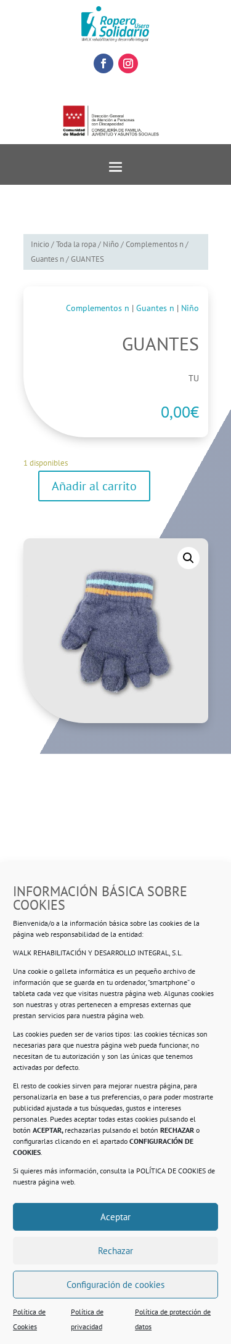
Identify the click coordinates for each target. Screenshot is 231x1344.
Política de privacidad (87, 1319)
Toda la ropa (76, 244)
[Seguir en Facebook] (103, 63)
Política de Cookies (29, 1319)
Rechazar (115, 1251)
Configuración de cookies (115, 1284)
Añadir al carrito (94, 486)
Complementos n (155, 244)
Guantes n (47, 259)
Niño (111, 244)
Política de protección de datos (173, 1319)
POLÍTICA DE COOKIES (171, 1170)
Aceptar (115, 1217)
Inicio (40, 244)
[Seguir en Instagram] (128, 63)
